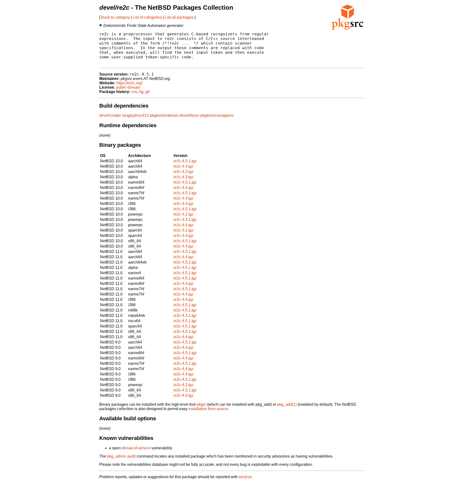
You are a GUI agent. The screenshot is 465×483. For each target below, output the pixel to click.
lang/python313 (135, 115)
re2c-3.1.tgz (183, 230)
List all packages (179, 17)
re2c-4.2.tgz (183, 172)
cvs (134, 92)
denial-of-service (136, 448)
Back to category (115, 17)
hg (141, 92)
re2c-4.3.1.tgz (185, 220)
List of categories (147, 17)
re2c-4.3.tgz (183, 177)
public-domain (128, 87)
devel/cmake (110, 115)
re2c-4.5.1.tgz (185, 161)
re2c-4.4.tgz (183, 166)
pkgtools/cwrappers (217, 115)
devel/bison (189, 115)
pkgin (201, 404)
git (147, 92)
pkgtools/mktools (164, 115)
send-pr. (246, 477)
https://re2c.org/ (129, 83)
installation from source (208, 409)
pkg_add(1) (287, 404)
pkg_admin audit (121, 456)
